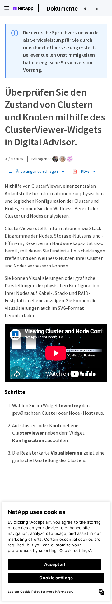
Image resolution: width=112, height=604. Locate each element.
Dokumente (62, 8)
